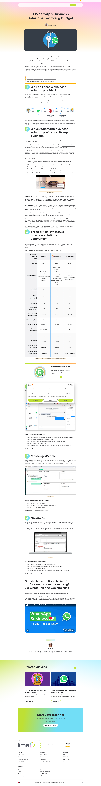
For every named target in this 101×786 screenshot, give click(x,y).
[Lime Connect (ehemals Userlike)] (72, 745)
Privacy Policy (47, 782)
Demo (50, 5)
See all (72, 668)
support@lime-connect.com (48, 743)
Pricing (40, 5)
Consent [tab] (34, 388)
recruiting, (65, 596)
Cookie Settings (63, 782)
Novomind (50, 557)
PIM (71, 523)
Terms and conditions (54, 782)
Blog (19, 740)
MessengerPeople (50, 496)
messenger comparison (35, 199)
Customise (50, 400)
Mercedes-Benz (41, 191)
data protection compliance (68, 146)
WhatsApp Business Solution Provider (49, 94)
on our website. (28, 598)
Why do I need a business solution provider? (37, 77)
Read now (30, 702)
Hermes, (27, 452)
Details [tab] (50, 388)
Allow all (65, 400)
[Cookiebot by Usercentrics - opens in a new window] (68, 385)
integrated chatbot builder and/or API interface (48, 168)
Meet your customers (50, 725)
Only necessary (35, 400)
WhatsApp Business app (61, 69)
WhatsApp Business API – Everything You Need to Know (63, 691)
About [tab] (66, 388)
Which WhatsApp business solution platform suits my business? (41, 79)
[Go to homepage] (23, 5)
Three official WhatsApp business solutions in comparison (40, 81)
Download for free (55, 377)
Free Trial (73, 4)
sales (61, 596)
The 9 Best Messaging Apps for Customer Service (35, 691)
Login (67, 4)
